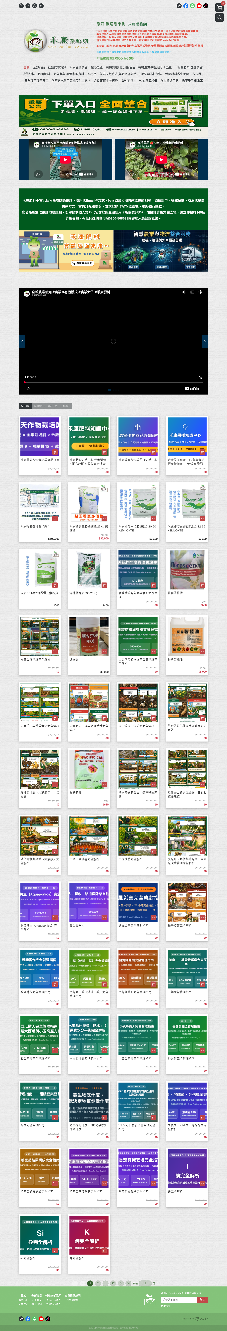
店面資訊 (23, 1304)
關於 (23, 1295)
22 (113, 1283)
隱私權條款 (72, 1300)
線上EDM (37, 1304)
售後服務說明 (53, 1304)
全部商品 (36, 1295)
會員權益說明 (73, 1295)
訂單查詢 (36, 1300)
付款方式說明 (53, 1295)
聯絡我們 (23, 1300)
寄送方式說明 (53, 1300)
